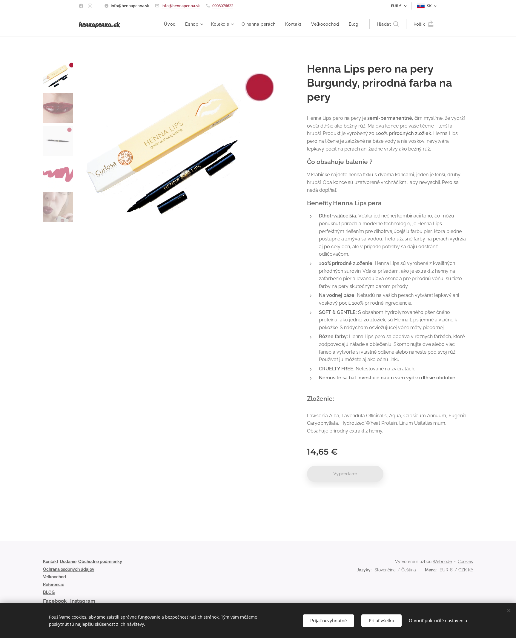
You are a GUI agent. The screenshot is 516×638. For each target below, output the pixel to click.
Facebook (55, 601)
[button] (387, 24)
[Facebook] (81, 6)
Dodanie (68, 561)
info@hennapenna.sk (181, 5)
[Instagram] (90, 6)
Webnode (442, 561)
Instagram (82, 601)
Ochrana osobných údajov (68, 569)
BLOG (49, 592)
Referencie (53, 584)
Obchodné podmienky (100, 561)
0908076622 (222, 5)
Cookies (465, 561)
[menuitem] (171, 24)
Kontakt (50, 561)
